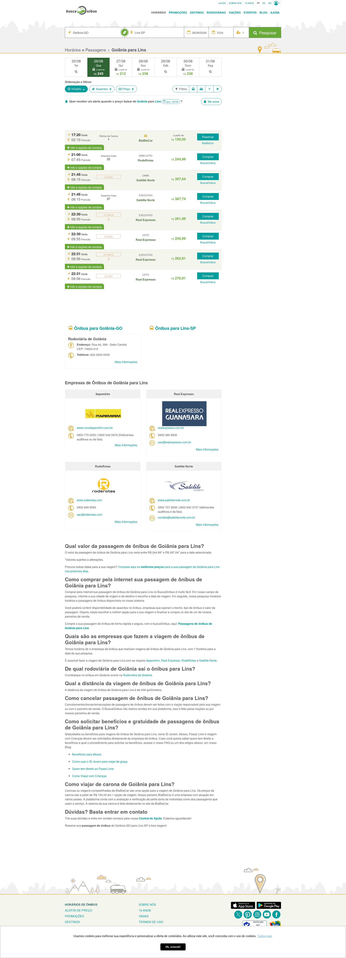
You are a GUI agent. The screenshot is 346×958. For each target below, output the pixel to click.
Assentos (101, 89)
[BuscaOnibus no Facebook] (276, 914)
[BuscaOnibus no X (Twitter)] (238, 914)
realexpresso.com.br (171, 428)
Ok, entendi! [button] (173, 946)
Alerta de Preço (78, 910)
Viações (235, 12)
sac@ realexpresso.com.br (174, 442)
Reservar (208, 137)
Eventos (250, 12)
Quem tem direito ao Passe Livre (93, 769)
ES (264, 3)
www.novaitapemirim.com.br (95, 428)
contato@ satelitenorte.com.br (176, 517)
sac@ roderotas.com (89, 514)
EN (269, 3)
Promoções (178, 12)
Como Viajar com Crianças (89, 776)
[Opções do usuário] (277, 3)
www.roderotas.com (89, 500)
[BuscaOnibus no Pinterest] (247, 914)
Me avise (213, 101)
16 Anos (249, 3)
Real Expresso (170, 660)
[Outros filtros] (218, 89)
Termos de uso (151, 922)
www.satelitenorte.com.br (174, 500)
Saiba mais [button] (265, 936)
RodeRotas (188, 660)
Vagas (143, 916)
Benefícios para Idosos (86, 754)
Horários (158, 12)
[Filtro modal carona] (201, 89)
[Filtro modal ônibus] (193, 89)
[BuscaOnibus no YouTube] (267, 914)
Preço (126, 89)
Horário (76, 89)
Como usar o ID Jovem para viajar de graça (99, 761)
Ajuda (222, 3)
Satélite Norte (208, 660)
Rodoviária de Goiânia (137, 675)
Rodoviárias (216, 12)
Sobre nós (147, 904)
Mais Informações (126, 362)
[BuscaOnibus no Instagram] (257, 914)
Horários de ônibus (81, 904)
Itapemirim (153, 660)
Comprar (208, 157)
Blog (263, 12)
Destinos (197, 12)
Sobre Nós (235, 3)
